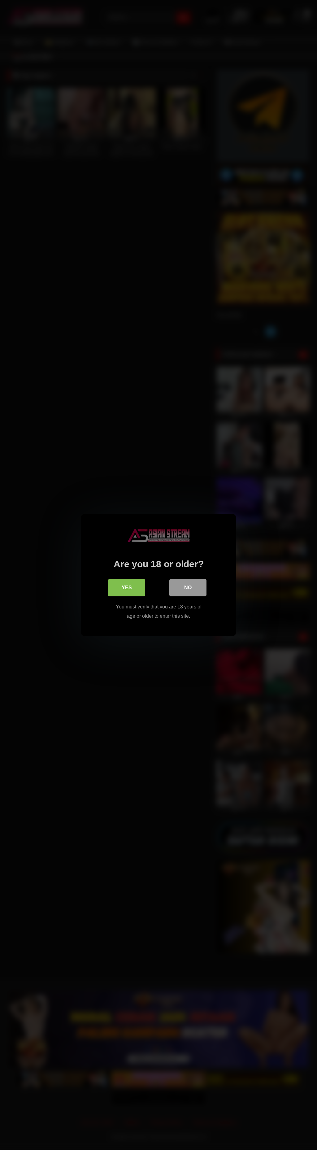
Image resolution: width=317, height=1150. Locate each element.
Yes (127, 587)
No (188, 587)
